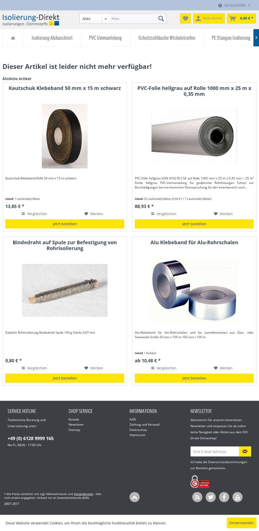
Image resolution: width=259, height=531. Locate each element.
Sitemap (74, 430)
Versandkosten (83, 494)
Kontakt (74, 419)
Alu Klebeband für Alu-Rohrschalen (194, 242)
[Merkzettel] (185, 18)
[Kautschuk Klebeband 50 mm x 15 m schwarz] (64, 136)
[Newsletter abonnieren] (245, 451)
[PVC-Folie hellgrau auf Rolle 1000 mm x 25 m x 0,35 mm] (194, 136)
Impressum (137, 435)
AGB (133, 419)
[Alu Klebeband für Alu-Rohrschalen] (194, 290)
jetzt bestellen (65, 223)
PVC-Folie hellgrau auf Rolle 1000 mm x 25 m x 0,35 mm (194, 91)
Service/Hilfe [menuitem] (235, 5)
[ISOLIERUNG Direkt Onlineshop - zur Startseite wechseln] (31, 19)
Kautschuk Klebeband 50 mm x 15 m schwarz (65, 88)
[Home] (13, 37)
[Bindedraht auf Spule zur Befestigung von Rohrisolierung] (64, 290)
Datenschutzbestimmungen (227, 462)
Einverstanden (241, 522)
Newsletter (76, 424)
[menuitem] (122, 18)
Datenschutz (138, 430)
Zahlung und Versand (144, 424)
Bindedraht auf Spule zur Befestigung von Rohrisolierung (65, 245)
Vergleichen (36, 213)
